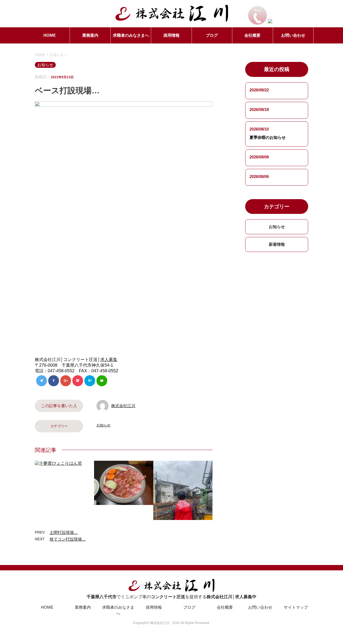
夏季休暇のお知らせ (267, 137)
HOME (49, 35)
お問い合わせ (293, 35)
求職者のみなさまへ (131, 35)
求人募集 (108, 359)
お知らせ (103, 425)
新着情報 (277, 244)
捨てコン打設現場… (68, 539)
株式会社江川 (123, 405)
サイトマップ (296, 607)
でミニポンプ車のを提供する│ (171, 596)
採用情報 (171, 35)
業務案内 (90, 35)
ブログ (212, 35)
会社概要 (252, 35)
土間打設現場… (64, 532)
